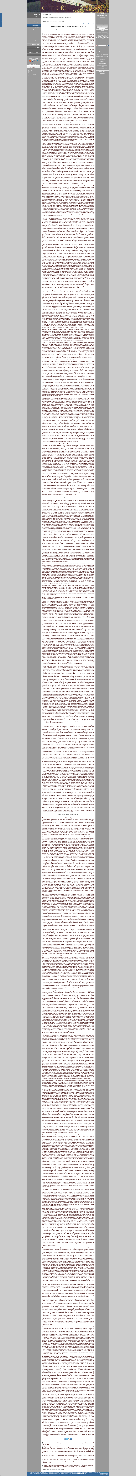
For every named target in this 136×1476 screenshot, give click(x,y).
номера (38, 19)
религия (37, 32)
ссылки (37, 50)
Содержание (53, 21)
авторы (37, 47)
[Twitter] (67, 1439)
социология (36, 38)
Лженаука (102, 73)
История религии (60, 17)
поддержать (1, 19)
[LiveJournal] (69, 1439)
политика (37, 27)
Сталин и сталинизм (102, 68)
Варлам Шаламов (102, 15)
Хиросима (102, 17)
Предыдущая (45, 21)
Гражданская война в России (102, 52)
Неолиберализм (102, 63)
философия (36, 34)
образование (36, 29)
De (108, 0)
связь (38, 55)
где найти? (37, 23)
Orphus (29, 71)
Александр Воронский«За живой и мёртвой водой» (102, 33)
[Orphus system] (104, 1474)
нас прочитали (36, 21)
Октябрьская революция (102, 54)
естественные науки (34, 42)
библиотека (36, 25)
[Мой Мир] (71, 1439)
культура (37, 40)
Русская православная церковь (49, 17)
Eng (106, 0)
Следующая (61, 21)
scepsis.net (90, 1472)
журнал (37, 16)
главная (37, 14)
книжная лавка (34, 52)
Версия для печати (47, 14)
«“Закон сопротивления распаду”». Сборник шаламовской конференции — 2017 (102, 37)
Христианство (68, 17)
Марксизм (102, 59)
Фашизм (102, 61)
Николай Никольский (88, 24)
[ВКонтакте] (65, 1439)
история (37, 36)
